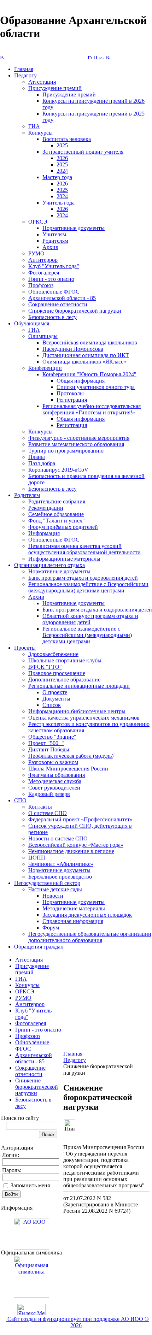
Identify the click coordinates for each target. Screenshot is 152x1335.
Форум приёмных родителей (63, 527)
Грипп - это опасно (51, 279)
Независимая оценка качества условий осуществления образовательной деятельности (84, 549)
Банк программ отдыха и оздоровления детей (83, 578)
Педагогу (25, 75)
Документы (56, 699)
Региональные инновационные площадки (79, 686)
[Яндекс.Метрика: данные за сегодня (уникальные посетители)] (31, 1309)
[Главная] (90, 57)
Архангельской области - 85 (62, 298)
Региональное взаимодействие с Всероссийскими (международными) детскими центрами (88, 587)
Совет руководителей (54, 788)
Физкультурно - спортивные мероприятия (78, 438)
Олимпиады (43, 336)
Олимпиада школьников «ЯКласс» (84, 362)
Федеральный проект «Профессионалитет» (80, 819)
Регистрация (72, 400)
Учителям (54, 234)
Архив (50, 247)
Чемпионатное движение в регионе (71, 851)
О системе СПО (47, 813)
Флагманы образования (56, 775)
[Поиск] (95, 57)
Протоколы (70, 393)
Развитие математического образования (76, 444)
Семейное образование (56, 514)
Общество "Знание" (52, 737)
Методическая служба (54, 781)
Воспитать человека (66, 139)
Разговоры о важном (53, 762)
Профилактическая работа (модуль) (70, 756)
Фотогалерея (43, 273)
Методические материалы (73, 908)
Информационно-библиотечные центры (76, 711)
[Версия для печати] (107, 57)
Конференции (45, 368)
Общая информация (81, 381)
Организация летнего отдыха (49, 565)
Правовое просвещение (56, 673)
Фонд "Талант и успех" (56, 521)
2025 (62, 145)
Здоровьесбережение (53, 654)
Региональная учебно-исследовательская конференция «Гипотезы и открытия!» (91, 409)
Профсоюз (40, 285)
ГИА (34, 126)
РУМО (36, 253)
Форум (50, 928)
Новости (52, 896)
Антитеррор (43, 260)
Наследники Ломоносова (72, 349)
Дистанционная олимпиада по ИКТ (85, 355)
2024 (62, 171)
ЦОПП (36, 858)
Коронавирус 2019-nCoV (58, 470)
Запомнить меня (30, 1185)
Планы (36, 457)
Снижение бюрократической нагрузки (74, 311)
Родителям (55, 241)
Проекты (25, 648)
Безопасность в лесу (52, 317)
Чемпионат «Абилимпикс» (60, 864)
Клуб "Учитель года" (53, 266)
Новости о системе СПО (58, 838)
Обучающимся (31, 323)
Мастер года (57, 177)
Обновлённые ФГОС (54, 292)
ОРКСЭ (37, 222)
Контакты (40, 807)
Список (51, 705)
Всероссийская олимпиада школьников (89, 342)
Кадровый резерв (49, 794)
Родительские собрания (56, 501)
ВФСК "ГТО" (45, 667)
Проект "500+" (46, 743)
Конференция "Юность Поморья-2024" (89, 374)
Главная (23, 69)
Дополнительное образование (64, 680)
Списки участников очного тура (96, 387)
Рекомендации (45, 508)
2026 (62, 158)
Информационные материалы (64, 559)
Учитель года (58, 203)
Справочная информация (72, 921)
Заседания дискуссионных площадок (87, 915)
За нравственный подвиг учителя (82, 152)
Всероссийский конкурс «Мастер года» (75, 845)
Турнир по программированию (66, 451)
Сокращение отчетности (57, 304)
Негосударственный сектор (47, 883)
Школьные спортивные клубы (64, 660)
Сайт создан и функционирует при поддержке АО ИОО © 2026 (77, 1322)
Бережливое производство (60, 877)
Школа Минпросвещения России (68, 769)
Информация (44, 533)
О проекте (54, 692)
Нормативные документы (73, 228)
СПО (20, 800)
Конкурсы (40, 133)
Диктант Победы (48, 749)
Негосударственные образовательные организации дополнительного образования (89, 937)
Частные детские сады (55, 889)
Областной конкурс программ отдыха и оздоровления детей (90, 619)
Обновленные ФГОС (54, 540)
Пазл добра (41, 463)
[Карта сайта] (101, 57)
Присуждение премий (55, 88)
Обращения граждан (39, 947)
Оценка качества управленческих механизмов (84, 718)
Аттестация (42, 82)
